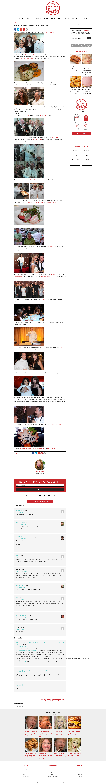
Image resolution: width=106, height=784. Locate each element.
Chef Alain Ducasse (35, 179)
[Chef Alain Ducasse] (29, 160)
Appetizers (87, 150)
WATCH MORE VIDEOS (39, 501)
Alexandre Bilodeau (45, 276)
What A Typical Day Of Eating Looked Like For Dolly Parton (74, 755)
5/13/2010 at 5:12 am (21, 557)
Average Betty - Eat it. (21, 684)
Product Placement (53, 776)
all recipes (75, 150)
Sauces (87, 159)
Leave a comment (50, 32)
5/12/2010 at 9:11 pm (21, 538)
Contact (53, 772)
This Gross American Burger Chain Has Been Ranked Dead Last (74, 732)
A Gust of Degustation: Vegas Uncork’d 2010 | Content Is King (31, 670)
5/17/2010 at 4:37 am (21, 599)
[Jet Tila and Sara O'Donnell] (29, 422)
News (53, 769)
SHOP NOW (80, 133)
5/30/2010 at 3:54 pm (21, 617)
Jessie (18, 555)
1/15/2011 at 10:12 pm (21, 629)
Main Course (75, 159)
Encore (45, 299)
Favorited (80, 772)
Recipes (26, 771)
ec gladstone (20, 510)
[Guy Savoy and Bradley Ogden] (29, 198)
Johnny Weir (54, 274)
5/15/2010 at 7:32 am (21, 587)
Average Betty (53, 8)
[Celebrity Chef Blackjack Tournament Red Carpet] (29, 297)
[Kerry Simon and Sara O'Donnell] (29, 395)
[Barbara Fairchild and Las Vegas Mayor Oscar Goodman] (29, 135)
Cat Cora (22, 58)
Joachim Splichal (51, 202)
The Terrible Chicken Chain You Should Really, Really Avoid (30, 755)
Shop (80, 776)
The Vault (26, 774)
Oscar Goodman (37, 139)
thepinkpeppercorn (22, 615)
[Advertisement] (81, 188)
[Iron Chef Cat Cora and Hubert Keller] (29, 53)
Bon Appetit (54, 137)
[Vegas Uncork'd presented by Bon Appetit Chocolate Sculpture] (29, 446)
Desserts (87, 155)
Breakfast (75, 155)
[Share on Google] (21, 29)
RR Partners (23, 448)
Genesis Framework (71, 782)
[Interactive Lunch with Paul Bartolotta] (29, 345)
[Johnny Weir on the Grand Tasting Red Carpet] (29, 272)
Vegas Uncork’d (29, 54)
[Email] (27, 29)
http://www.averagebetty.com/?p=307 (27, 650)
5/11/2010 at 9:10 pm (21, 512)
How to (80, 771)
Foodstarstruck (24, 115)
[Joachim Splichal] (29, 225)
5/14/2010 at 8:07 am (21, 571)
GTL (22, 278)
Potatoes (75, 164)
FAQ (53, 771)
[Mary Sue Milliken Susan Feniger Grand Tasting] (29, 244)
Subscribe (26, 776)
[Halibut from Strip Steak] (29, 81)
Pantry (80, 774)
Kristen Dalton (18, 276)
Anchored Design (59, 782)
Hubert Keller (30, 58)
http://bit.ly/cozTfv (21, 661)
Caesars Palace (52, 246)
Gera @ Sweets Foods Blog (25, 536)
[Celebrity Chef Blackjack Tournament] (29, 320)
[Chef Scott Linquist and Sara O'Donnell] (29, 369)
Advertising (53, 774)
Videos (26, 772)
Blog (15, 22)
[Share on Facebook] (15, 29)
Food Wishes (51, 448)
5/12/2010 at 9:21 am (21, 524)
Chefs (87, 164)
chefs (31, 141)
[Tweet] (18, 29)
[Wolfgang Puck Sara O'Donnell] (29, 104)
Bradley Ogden (39, 202)
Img (17, 597)
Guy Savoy (31, 202)
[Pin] (24, 29)
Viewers (80, 769)
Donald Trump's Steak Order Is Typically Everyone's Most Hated (31, 732)
